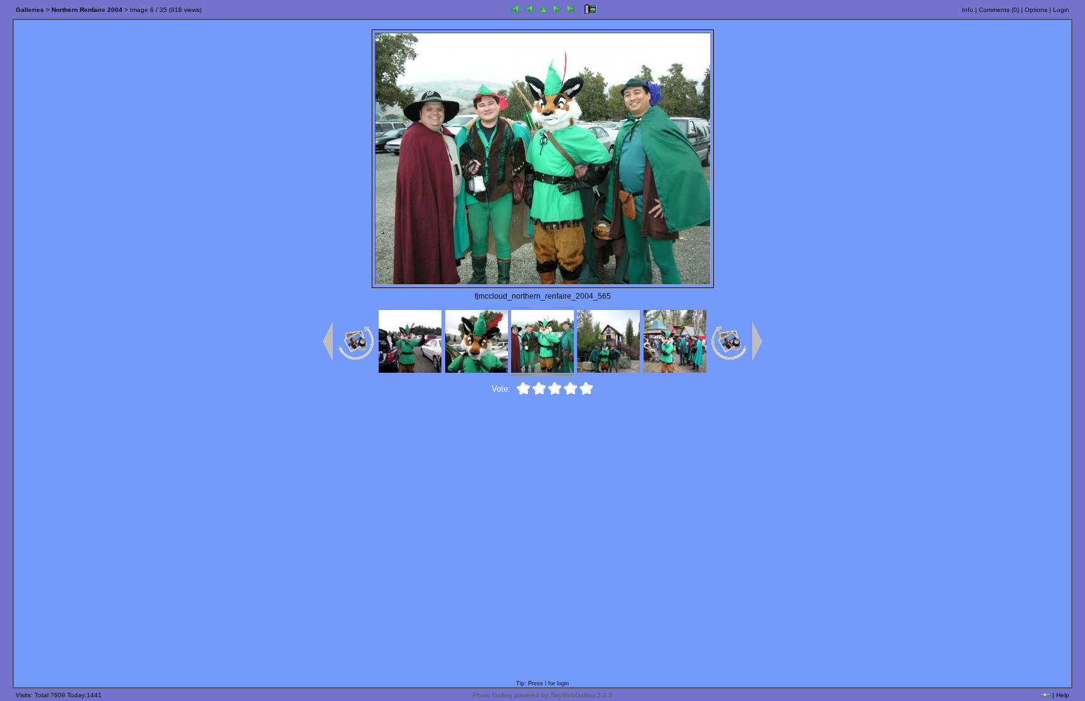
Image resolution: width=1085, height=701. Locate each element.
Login (1061, 9)
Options (1036, 9)
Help (1062, 695)
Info (967, 9)
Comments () (999, 9)
